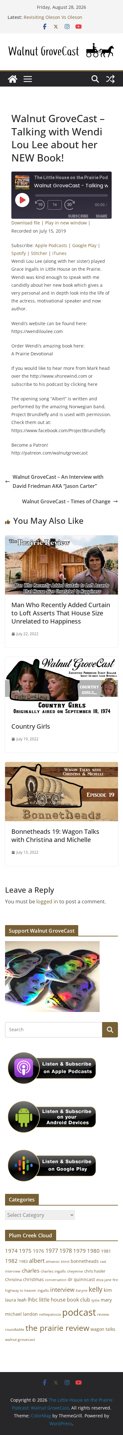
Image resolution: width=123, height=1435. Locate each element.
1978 (65, 1250)
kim (108, 1290)
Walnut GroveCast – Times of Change (66, 501)
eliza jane (103, 1279)
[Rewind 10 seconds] (40, 205)
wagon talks (103, 1329)
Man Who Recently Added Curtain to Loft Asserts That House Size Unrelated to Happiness (60, 613)
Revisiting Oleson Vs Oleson (53, 17)
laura (10, 1300)
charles (30, 1270)
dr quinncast (81, 1279)
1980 (93, 1250)
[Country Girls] (61, 661)
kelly (95, 1289)
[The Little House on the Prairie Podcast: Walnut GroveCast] (12, 79)
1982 (11, 1260)
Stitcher (39, 253)
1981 (106, 1251)
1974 (11, 1250)
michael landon (21, 1314)
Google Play (84, 245)
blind (65, 1261)
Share (101, 216)
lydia (95, 1300)
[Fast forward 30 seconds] (71, 205)
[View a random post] (110, 79)
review (103, 1314)
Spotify (18, 253)
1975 (25, 1250)
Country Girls (30, 726)
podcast (79, 1312)
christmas (33, 1279)
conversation (56, 1280)
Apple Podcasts (51, 245)
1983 (23, 1261)
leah (21, 1300)
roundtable (14, 1329)
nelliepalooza (50, 1314)
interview (62, 1289)
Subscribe (78, 216)
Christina (13, 1279)
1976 (38, 1251)
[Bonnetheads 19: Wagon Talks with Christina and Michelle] (61, 766)
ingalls (43, 1290)
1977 (51, 1250)
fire (115, 1279)
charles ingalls (53, 1271)
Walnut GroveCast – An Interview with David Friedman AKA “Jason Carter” (58, 481)
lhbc (33, 1299)
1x (55, 204)
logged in (47, 901)
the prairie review (57, 1327)
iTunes (59, 253)
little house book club (64, 1299)
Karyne (81, 1290)
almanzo (53, 1261)
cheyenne (75, 1271)
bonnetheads (85, 1261)
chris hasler (94, 1271)
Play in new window (66, 223)
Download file (25, 223)
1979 (79, 1250)
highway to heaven (20, 1290)
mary (106, 1300)
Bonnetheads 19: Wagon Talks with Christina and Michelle (55, 835)
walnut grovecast (20, 1339)
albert (36, 1260)
